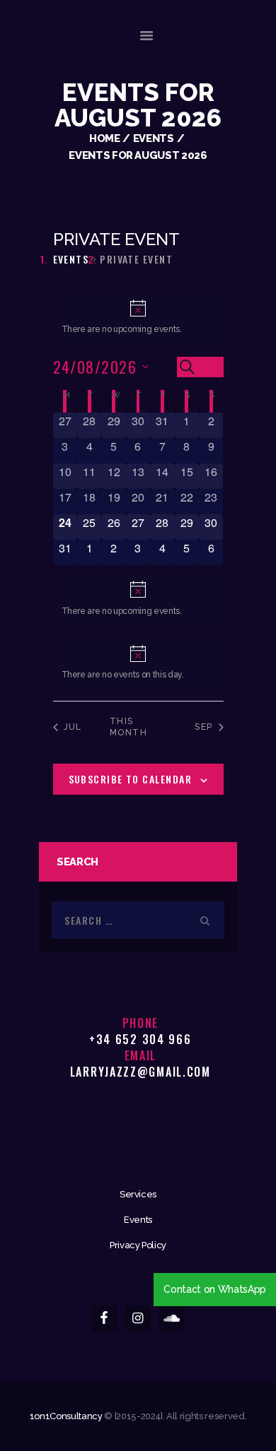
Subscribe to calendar (130, 778)
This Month (128, 727)
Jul (73, 727)
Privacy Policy (138, 1245)
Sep (203, 727)
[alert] (138, 317)
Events (153, 138)
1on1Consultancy (66, 1416)
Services (138, 1194)
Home (104, 138)
